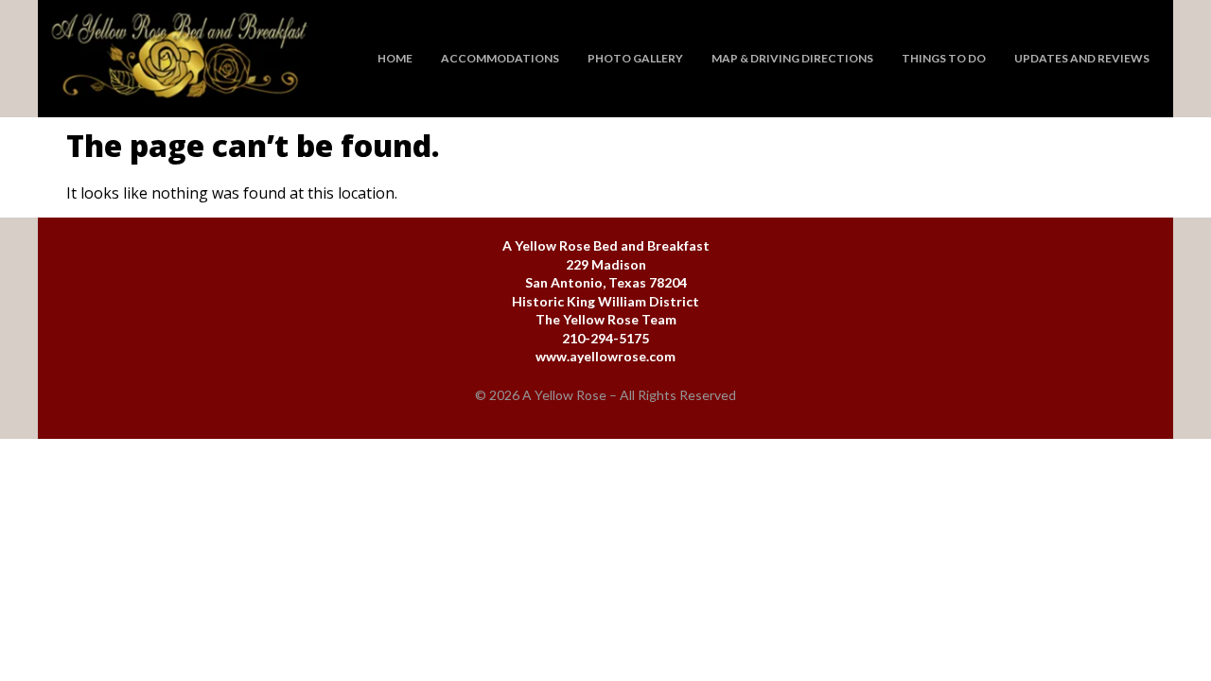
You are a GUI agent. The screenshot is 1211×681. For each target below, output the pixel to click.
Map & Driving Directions (792, 58)
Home (394, 58)
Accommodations (500, 58)
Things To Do (944, 58)
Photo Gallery (635, 58)
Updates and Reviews (1082, 58)
